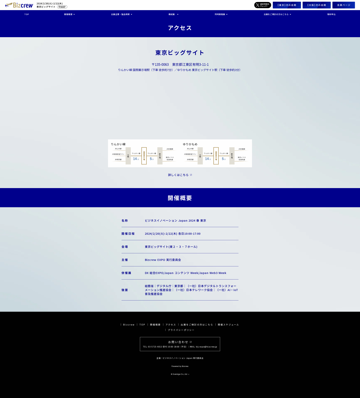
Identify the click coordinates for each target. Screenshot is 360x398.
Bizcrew (129, 324)
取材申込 (331, 14)
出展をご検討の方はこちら (197, 324)
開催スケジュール (228, 324)
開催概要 (155, 324)
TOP (142, 324)
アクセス (171, 324)
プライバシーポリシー (181, 329)
